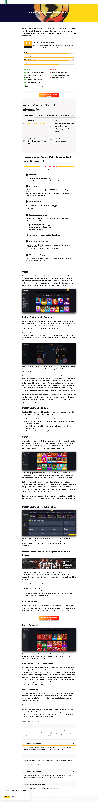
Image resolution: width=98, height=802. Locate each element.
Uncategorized (49, 15)
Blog (38, 2)
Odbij (13, 796)
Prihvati (7, 796)
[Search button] (94, 2)
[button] (49, 726)
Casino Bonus (40, 169)
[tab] (28, 115)
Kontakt (48, 2)
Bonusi (29, 2)
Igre (68, 2)
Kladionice (58, 2)
